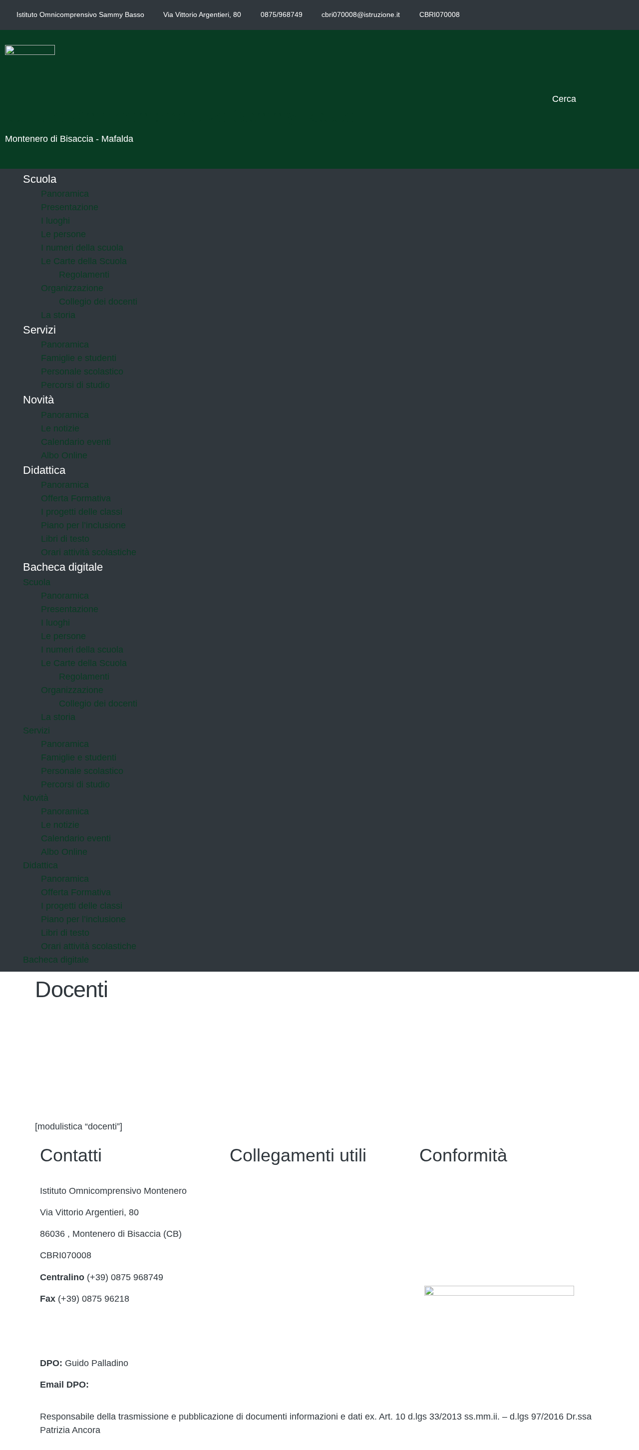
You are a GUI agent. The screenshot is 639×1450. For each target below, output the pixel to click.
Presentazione (69, 207)
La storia (58, 717)
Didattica (44, 470)
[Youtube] (619, 14)
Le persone (63, 234)
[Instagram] (597, 14)
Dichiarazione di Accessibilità (477, 1212)
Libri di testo (65, 539)
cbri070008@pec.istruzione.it (98, 1342)
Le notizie (60, 428)
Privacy (434, 1191)
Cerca (564, 99)
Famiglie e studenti (78, 358)
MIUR (241, 1234)
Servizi (39, 330)
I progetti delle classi (81, 512)
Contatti (245, 1191)
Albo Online (64, 852)
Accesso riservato (454, 1255)
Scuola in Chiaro (263, 1299)
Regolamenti (84, 275)
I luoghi (55, 221)
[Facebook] (574, 14)
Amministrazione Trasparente (288, 1212)
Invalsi (242, 1320)
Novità (38, 399)
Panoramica (65, 194)
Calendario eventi (76, 442)
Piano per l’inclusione (83, 525)
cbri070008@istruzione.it (360, 14)
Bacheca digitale (63, 567)
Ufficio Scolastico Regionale (285, 1277)
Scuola (39, 179)
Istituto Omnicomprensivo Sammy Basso (180, 116)
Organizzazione (72, 288)
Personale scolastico (82, 371)
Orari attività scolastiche (88, 946)
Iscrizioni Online (261, 1255)
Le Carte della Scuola (84, 261)
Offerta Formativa (76, 498)
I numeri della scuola (82, 248)
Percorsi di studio (75, 385)
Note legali (440, 1234)
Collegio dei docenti (98, 302)
